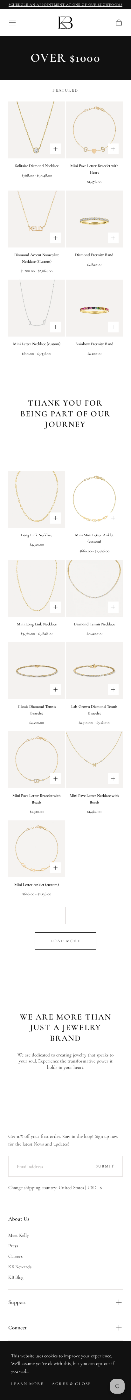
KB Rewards (19, 1267)
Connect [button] (17, 1327)
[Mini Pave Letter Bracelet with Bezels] (36, 759)
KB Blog (16, 1277)
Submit (105, 1166)
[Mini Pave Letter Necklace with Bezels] (94, 759)
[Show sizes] (55, 149)
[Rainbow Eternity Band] (94, 308)
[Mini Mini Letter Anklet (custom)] (94, 499)
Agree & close (71, 1383)
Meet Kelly (18, 1235)
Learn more (27, 1383)
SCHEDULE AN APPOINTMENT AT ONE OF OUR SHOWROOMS (65, 5)
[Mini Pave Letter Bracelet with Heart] (94, 129)
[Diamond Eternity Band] (94, 219)
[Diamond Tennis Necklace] (94, 588)
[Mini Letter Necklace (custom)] (36, 308)
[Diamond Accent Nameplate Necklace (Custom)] (36, 219)
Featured (65, 90)
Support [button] (17, 1302)
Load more (65, 941)
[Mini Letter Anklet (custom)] (36, 848)
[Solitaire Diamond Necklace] (36, 129)
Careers (15, 1256)
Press (13, 1246)
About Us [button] (18, 1218)
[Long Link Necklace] (36, 499)
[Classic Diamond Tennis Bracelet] (36, 670)
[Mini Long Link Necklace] (36, 588)
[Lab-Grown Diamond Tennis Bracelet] (94, 670)
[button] (12, 22)
